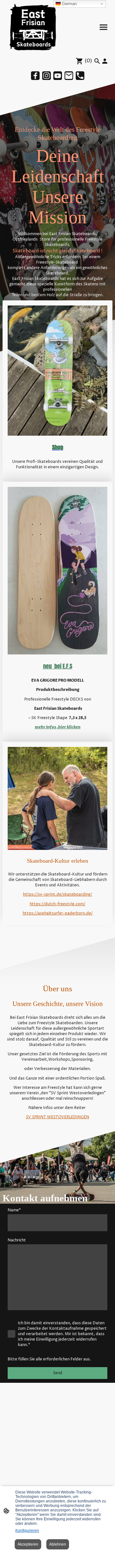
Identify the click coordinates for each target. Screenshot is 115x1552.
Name (14, 1210)
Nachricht (17, 1240)
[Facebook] (35, 75)
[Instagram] (46, 75)
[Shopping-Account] (105, 61)
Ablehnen (57, 1544)
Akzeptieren (28, 1544)
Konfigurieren (27, 1530)
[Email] (69, 75)
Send (57, 1373)
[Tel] (80, 75)
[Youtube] (57, 75)
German (69, 3)
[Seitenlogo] (31, 27)
